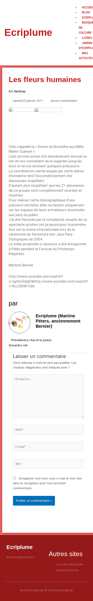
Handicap (20, 91)
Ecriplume (28, 32)
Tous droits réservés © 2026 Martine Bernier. (46, 590)
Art (11, 91)
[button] (78, 2)
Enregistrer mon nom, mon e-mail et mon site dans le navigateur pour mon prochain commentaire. (47, 483)
